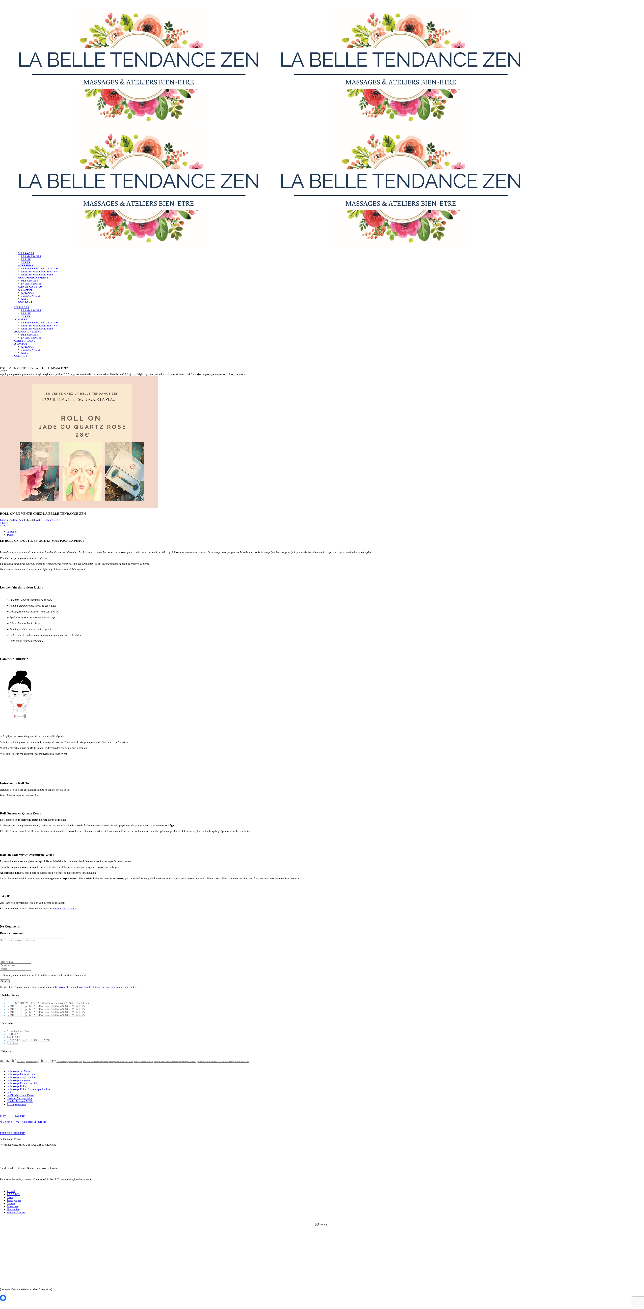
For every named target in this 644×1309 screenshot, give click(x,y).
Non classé (12, 1043)
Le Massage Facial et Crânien (22, 1074)
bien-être (47, 1060)
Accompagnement (16, 1104)
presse (199, 1062)
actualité (8, 1060)
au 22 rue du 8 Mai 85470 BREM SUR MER (24, 1121)
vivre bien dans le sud (240, 1062)
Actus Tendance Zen (47, 520)
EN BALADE (14, 1034)
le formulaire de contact (65, 908)
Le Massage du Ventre (18, 1080)
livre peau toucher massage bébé (95, 1062)
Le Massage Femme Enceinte (22, 1083)
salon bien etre (208, 1062)
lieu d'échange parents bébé (67, 1062)
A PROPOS (13, 1194)
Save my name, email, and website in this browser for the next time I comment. (45, 975)
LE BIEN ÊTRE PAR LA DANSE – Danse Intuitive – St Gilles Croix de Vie (48, 1003)
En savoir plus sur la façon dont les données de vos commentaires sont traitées (96, 987)
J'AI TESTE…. (15, 1037)
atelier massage (32, 1062)
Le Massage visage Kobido (21, 1077)
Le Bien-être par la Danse (20, 1095)
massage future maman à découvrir (167, 1062)
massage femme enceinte (143, 1062)
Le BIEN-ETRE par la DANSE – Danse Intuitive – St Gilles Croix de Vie (46, 1006)
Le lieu (10, 1092)
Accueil (11, 1191)
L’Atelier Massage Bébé (19, 1098)
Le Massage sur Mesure (19, 1071)
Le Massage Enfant (17, 1086)
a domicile (21, 1062)
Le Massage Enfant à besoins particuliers (28, 1089)
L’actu (10, 1197)
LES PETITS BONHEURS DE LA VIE (28, 1040)
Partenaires (12, 1206)
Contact (11, 1203)
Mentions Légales (16, 1212)
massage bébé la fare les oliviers (121, 1062)
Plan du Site (13, 1209)
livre (80, 1062)
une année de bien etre (223, 1062)
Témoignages (14, 1200)
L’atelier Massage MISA (20, 1101)
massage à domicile (188, 1062)
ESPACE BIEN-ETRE (12, 1116)
